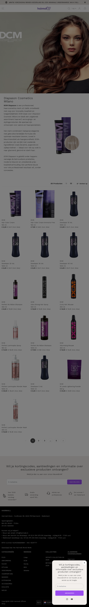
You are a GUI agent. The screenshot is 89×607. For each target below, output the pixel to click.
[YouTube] (71, 599)
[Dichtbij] (84, 562)
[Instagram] (67, 599)
